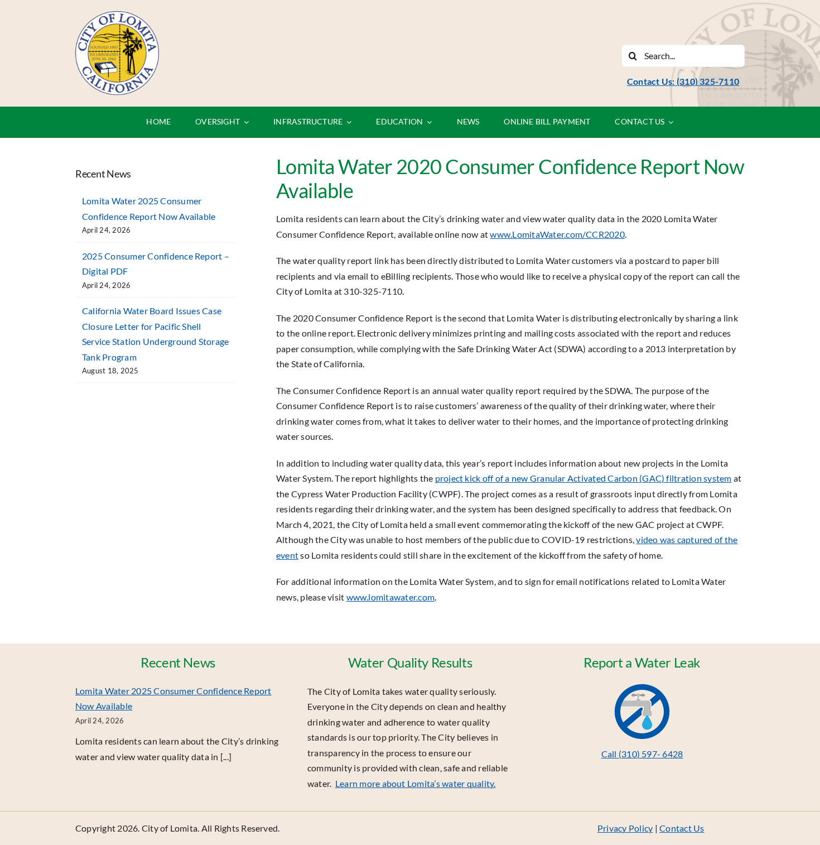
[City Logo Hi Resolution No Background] (117, 15)
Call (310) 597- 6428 (642, 753)
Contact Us (681, 828)
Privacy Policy (625, 828)
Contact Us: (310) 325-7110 (683, 81)
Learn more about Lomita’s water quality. (415, 783)
